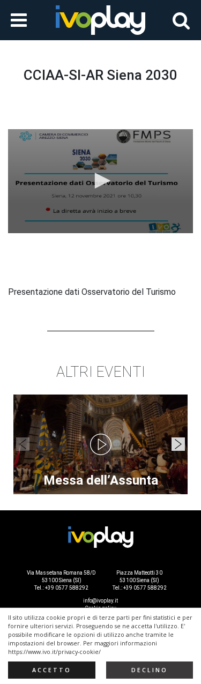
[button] (101, 180)
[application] (100, 181)
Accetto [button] (51, 670)
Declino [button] (149, 670)
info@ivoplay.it (100, 601)
